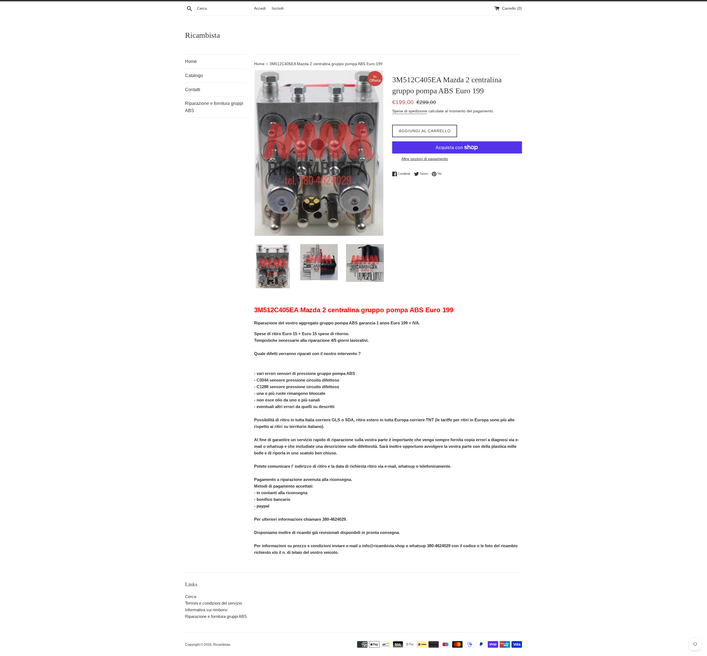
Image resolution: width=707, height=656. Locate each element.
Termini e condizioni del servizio (213, 603)
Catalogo (194, 75)
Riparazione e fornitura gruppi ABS (214, 107)
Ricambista (202, 35)
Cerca (190, 596)
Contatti (192, 89)
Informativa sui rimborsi (206, 609)
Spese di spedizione (409, 111)
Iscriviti (278, 8)
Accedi (260, 8)
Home (191, 61)
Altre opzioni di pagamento (424, 159)
